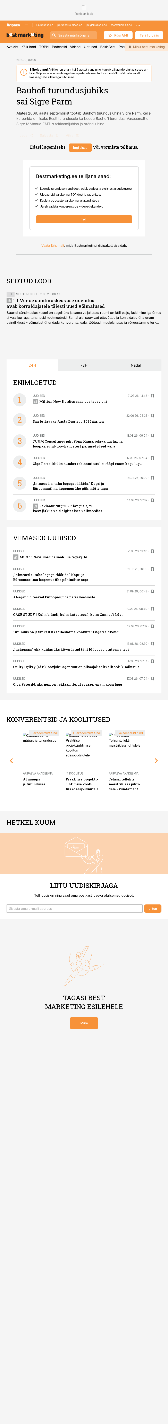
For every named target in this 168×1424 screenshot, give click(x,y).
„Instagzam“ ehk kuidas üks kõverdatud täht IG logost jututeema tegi (71, 649)
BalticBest (107, 47)
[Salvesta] (152, 395)
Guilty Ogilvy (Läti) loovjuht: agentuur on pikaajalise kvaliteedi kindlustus (76, 667)
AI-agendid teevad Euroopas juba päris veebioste (54, 597)
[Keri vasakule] (11, 761)
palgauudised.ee (96, 24)
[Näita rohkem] (138, 25)
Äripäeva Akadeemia (38, 773)
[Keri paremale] (156, 761)
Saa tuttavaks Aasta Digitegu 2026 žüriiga (68, 421)
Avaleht (12, 47)
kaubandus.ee (44, 24)
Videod (75, 47)
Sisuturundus (27, 294)
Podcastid (59, 47)
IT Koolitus (75, 773)
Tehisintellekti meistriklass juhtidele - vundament (124, 784)
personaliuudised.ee (69, 24)
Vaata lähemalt (52, 245)
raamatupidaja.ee (121, 24)
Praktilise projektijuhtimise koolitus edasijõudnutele (82, 784)
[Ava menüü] (26, 25)
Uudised (39, 395)
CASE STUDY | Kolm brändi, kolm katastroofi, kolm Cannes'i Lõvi (68, 614)
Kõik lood (29, 47)
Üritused (90, 47)
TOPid (44, 47)
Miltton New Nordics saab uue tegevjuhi (73, 401)
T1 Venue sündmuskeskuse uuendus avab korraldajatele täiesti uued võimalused (56, 303)
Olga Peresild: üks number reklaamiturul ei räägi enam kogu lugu (87, 463)
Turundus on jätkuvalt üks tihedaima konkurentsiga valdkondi (66, 632)
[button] (75, 908)
